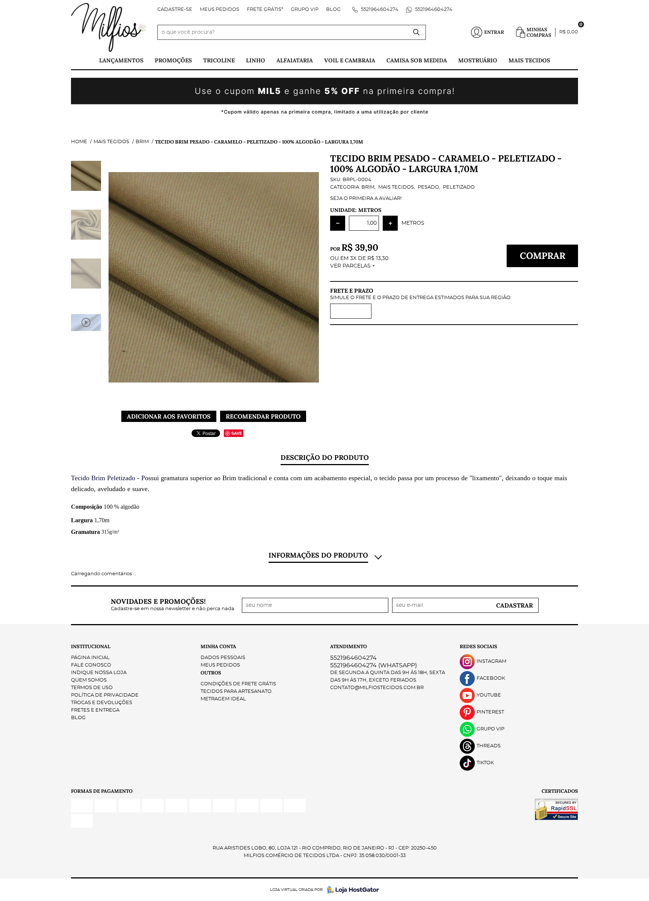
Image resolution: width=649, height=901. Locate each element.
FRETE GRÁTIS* (265, 9)
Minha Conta (218, 646)
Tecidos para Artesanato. (237, 691)
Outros (211, 673)
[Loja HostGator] (351, 889)
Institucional (90, 646)
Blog (333, 9)
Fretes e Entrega (95, 710)
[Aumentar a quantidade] (390, 223)
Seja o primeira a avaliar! (365, 198)
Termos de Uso (92, 687)
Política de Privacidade (105, 695)
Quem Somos (89, 680)
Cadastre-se (174, 9)
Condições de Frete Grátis (238, 684)
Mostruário (477, 60)
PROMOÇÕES (173, 60)
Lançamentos (121, 60)
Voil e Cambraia (349, 60)
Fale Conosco (91, 665)
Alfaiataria (294, 60)
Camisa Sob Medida (416, 60)
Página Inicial (90, 657)
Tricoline (219, 60)
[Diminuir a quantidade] (337, 223)
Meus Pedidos (219, 9)
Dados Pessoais (223, 657)
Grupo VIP (304, 9)
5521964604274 (379, 9)
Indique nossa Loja (99, 672)
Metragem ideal (223, 699)
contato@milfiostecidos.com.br (377, 687)
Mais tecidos (529, 60)
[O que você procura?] (416, 32)
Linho (255, 60)
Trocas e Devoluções (101, 702)
